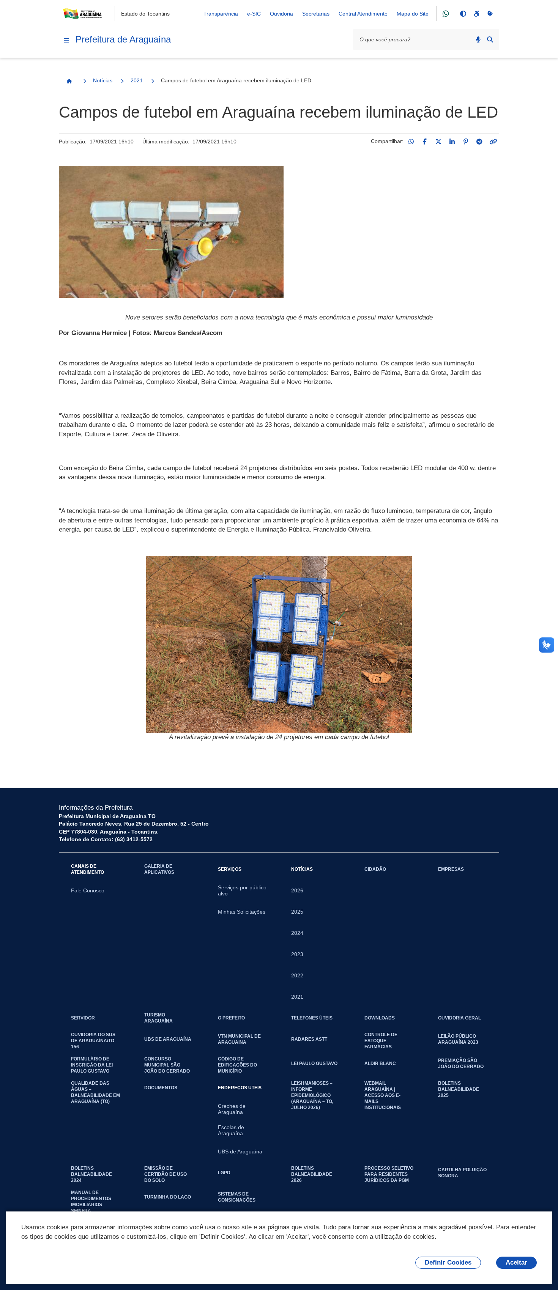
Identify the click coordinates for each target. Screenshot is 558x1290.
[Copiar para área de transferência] (493, 141)
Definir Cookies (448, 1262)
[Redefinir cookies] (490, 14)
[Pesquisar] (490, 39)
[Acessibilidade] (476, 14)
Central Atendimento (363, 14)
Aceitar (516, 1262)
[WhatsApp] (411, 141)
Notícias (102, 80)
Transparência (220, 14)
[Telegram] (479, 141)
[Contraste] (463, 14)
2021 (137, 80)
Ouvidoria (281, 14)
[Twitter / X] (438, 141)
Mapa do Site (413, 14)
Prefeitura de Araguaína (123, 39)
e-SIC (254, 14)
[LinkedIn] (452, 141)
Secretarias (315, 14)
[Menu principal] (66, 40)
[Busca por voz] (478, 39)
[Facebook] (425, 141)
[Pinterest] (466, 141)
